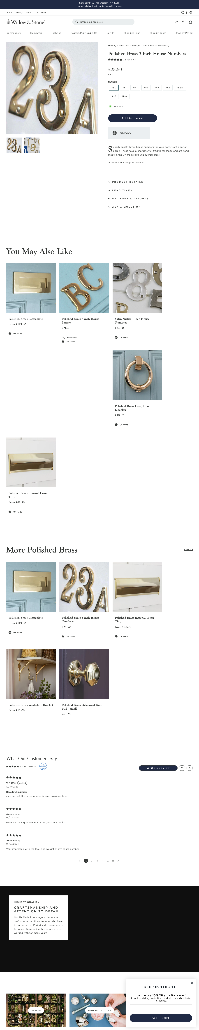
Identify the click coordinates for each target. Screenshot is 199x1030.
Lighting (56, 33)
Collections (123, 45)
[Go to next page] (118, 861)
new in (36, 1010)
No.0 (113, 87)
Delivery (19, 12)
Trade (9, 12)
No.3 (146, 87)
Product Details (127, 182)
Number (112, 82)
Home (111, 45)
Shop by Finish (132, 33)
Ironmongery (14, 33)
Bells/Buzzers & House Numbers (150, 45)
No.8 (124, 96)
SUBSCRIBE (161, 1018)
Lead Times (122, 190)
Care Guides (40, 12)
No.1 (125, 87)
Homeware (36, 33)
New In (110, 33)
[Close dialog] (192, 983)
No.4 (157, 87)
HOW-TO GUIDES (99, 1010)
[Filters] (182, 768)
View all (188, 549)
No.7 (113, 96)
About (29, 12)
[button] (115, 59)
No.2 (135, 87)
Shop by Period (184, 33)
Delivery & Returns (130, 198)
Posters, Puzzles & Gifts (84, 33)
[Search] (77, 21)
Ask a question (126, 206)
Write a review (158, 768)
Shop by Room (158, 33)
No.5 (168, 87)
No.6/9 (180, 87)
